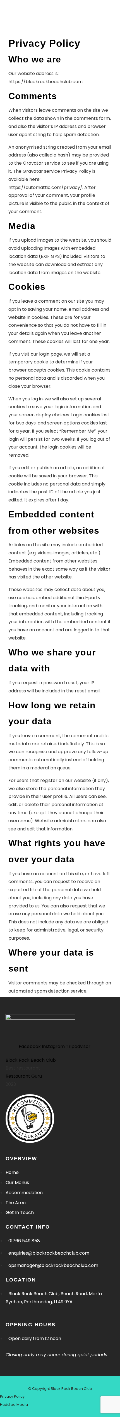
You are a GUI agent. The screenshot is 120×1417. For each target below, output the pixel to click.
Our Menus (41, 23)
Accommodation (23, 31)
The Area (15, 39)
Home (12, 23)
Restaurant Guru (24, 1076)
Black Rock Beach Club (31, 1060)
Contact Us (49, 39)
